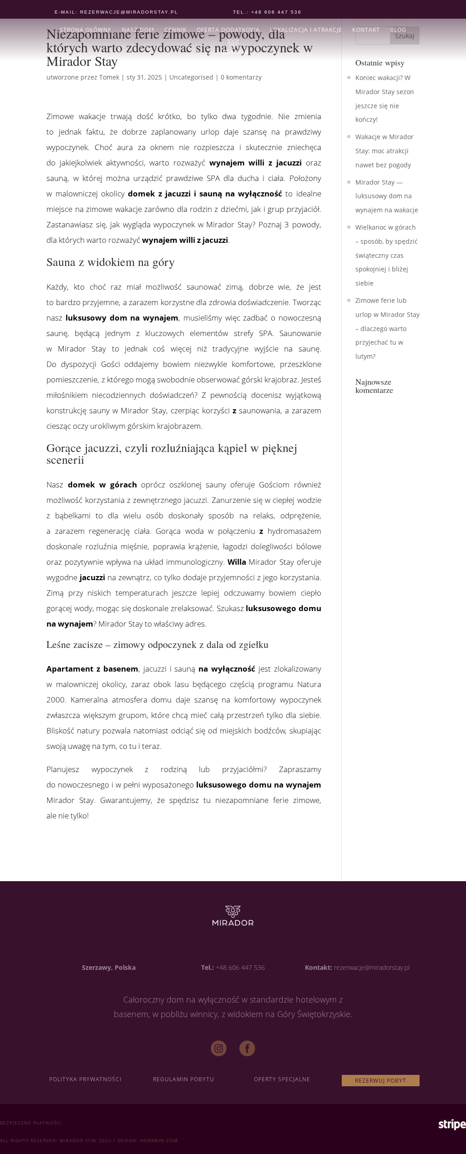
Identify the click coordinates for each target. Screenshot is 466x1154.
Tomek (109, 77)
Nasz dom (138, 30)
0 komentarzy (241, 77)
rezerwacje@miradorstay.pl (372, 967)
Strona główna (86, 30)
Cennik (175, 30)
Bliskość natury (73, 730)
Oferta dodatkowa (228, 30)
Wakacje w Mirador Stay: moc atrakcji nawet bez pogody (384, 150)
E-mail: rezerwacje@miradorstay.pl (116, 12)
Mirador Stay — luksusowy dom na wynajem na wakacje (386, 196)
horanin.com (159, 1140)
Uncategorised (191, 77)
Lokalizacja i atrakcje (306, 30)
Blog (398, 30)
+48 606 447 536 (240, 967)
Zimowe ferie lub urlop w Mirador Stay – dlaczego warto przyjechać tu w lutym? (387, 328)
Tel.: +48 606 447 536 (267, 12)
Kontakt (366, 30)
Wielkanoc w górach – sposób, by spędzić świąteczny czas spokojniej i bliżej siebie (386, 255)
